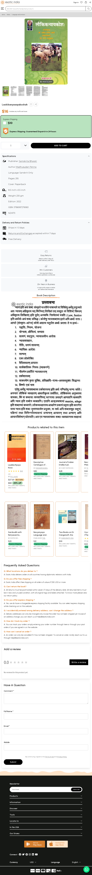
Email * (7, 726)
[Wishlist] (81, 2)
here (65, 624)
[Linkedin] (33, 854)
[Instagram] (30, 854)
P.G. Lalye (14, 476)
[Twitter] (23, 854)
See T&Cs (51, 260)
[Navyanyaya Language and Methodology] (42, 528)
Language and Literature (18, 14)
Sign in (76, 2)
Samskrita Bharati (28, 161)
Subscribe (76, 789)
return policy (12, 595)
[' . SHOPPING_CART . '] (85, 2)
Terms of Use (49, 757)
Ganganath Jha (67, 538)
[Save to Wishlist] (31, 105)
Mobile (7, 742)
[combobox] (45, 8)
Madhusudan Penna (26, 167)
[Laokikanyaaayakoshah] (5, 91)
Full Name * (8, 711)
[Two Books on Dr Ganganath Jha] (67, 528)
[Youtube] (36, 854)
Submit (13, 762)
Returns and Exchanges (20, 233)
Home (3, 14)
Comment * (9, 691)
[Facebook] (20, 854)
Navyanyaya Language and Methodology (40, 535)
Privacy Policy (62, 757)
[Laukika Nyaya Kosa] (16, 461)
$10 (10, 123)
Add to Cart (60, 145)
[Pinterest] (27, 854)
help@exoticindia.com (46, 617)
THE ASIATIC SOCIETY (39, 539)
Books (8, 14)
